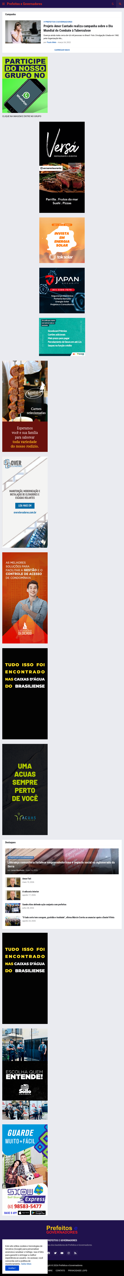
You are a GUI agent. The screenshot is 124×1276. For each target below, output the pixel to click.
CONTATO (60, 1270)
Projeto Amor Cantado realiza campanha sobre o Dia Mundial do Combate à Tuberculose (78, 28)
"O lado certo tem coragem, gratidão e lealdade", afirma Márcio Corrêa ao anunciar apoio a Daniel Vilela (68, 917)
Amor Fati (26, 878)
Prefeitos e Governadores (24, 4)
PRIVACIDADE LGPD (77, 1270)
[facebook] (48, 1253)
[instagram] (68, 1253)
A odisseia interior (30, 891)
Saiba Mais (26, 1264)
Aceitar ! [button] (12, 1268)
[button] (3, 4)
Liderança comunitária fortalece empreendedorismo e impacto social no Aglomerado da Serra (61, 864)
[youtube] (62, 1253)
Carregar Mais (62, 50)
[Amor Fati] (12, 882)
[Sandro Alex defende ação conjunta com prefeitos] (12, 908)
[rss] (75, 1253)
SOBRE (49, 1270)
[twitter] (55, 1253)
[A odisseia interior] (12, 895)
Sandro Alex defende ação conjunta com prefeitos (44, 904)
